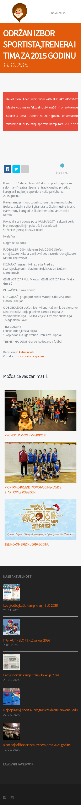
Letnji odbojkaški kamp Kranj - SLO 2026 (30, 605)
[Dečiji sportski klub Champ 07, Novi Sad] (19, 12)
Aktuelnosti (26, 352)
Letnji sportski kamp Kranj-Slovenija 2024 (31, 675)
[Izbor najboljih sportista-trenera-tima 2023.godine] (40, 731)
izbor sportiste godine (29, 356)
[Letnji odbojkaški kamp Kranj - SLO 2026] (40, 592)
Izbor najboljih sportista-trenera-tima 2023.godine (36, 744)
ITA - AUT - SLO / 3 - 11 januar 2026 (26, 640)
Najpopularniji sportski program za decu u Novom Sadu (40, 710)
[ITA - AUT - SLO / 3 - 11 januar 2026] (40, 627)
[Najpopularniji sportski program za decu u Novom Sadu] (40, 696)
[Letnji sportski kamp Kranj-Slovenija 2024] (40, 662)
